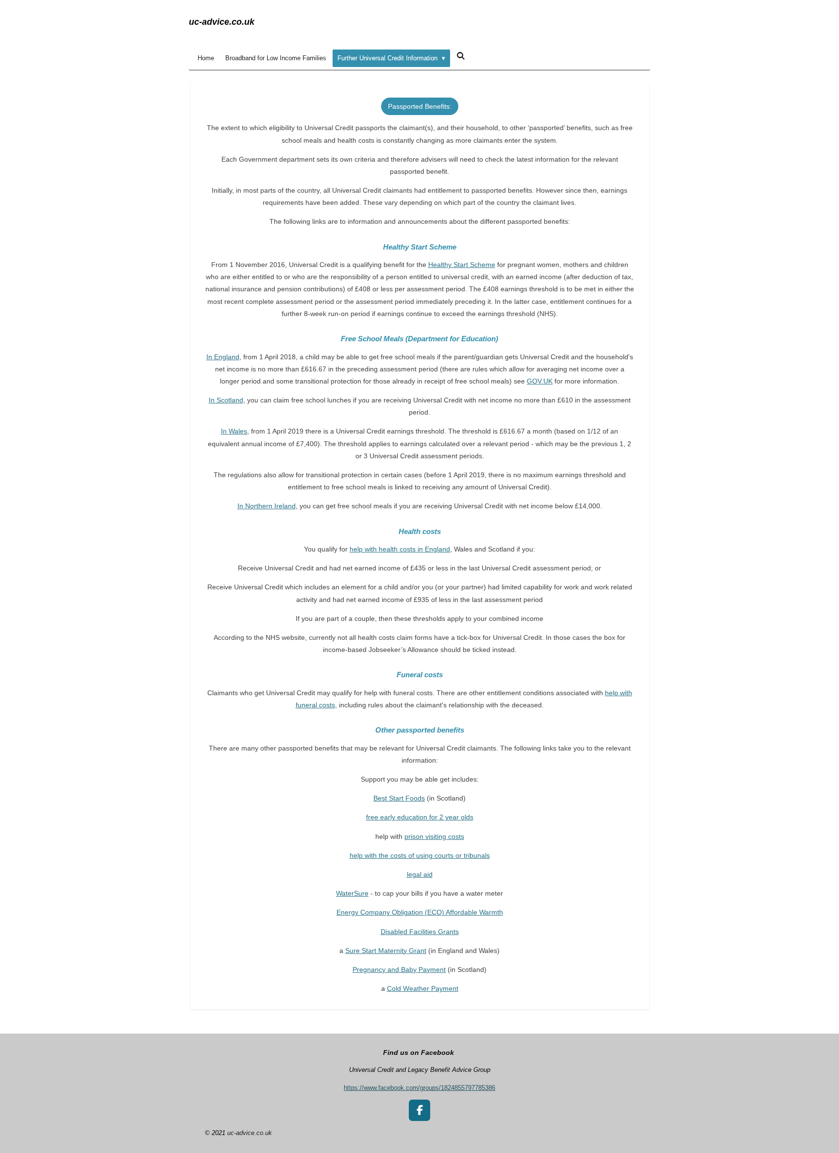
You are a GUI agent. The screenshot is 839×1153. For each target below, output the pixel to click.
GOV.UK (540, 381)
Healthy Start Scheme (461, 264)
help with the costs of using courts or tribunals (420, 855)
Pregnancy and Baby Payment (399, 969)
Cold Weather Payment (422, 988)
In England (222, 357)
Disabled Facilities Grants (420, 932)
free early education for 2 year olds (419, 817)
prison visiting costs (434, 836)
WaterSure (352, 893)
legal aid (420, 874)
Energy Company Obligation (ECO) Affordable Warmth (419, 912)
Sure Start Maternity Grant (385, 950)
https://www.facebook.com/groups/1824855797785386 (419, 1087)
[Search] (461, 56)
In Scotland (226, 400)
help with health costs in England (400, 549)
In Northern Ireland (266, 506)
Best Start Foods (399, 798)
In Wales (234, 431)
